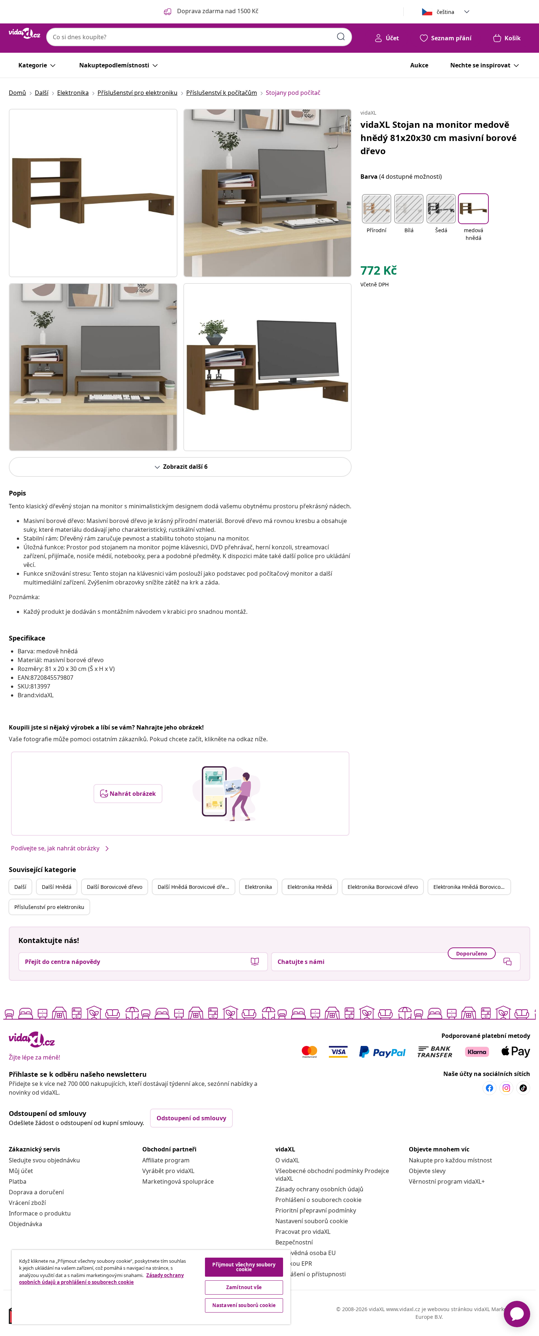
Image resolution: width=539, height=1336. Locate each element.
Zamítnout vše (244, 1287)
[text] (378, 272)
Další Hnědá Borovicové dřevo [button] (194, 886)
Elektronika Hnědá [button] (309, 886)
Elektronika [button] (258, 886)
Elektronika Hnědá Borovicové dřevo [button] (471, 886)
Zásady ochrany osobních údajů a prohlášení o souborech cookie (101, 1279)
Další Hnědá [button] (57, 886)
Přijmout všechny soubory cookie (243, 1267)
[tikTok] (523, 1088)
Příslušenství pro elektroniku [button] (49, 906)
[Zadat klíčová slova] (341, 36)
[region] (151, 1287)
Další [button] (20, 886)
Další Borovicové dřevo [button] (114, 886)
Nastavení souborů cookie (311, 1221)
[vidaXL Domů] (24, 33)
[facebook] (489, 1088)
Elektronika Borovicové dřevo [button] (383, 886)
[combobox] (199, 37)
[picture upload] (226, 793)
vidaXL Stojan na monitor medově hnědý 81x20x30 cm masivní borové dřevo (438, 137)
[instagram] (506, 1088)
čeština (445, 11)
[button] (376, 218)
